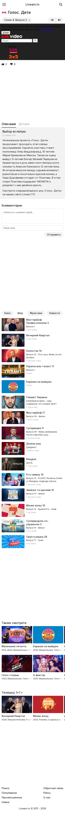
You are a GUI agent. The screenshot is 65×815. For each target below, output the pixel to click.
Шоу (20, 313)
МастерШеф (34, 412)
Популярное (9, 792)
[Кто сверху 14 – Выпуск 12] (32, 479)
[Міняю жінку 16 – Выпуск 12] (32, 510)
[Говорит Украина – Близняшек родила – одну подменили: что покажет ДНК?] (32, 402)
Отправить (54, 234)
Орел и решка (34, 536)
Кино (7, 313)
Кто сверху (33, 474)
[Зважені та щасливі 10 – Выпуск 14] (32, 494)
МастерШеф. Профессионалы (36, 321)
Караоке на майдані (39, 381)
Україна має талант (38, 366)
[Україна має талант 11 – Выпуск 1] (32, 371)
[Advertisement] (32, 94)
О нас (46, 797)
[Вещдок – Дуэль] (32, 463)
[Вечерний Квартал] (32, 340)
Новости (54, 313)
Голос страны (10, 675)
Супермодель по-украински (37, 522)
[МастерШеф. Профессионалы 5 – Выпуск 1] (32, 324)
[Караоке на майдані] (32, 386)
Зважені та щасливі (38, 490)
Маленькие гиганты (14, 646)
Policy (47, 792)
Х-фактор (39, 675)
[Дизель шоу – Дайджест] (32, 448)
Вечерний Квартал (38, 335)
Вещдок (31, 459)
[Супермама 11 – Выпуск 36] (32, 433)
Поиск (5, 788)
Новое (5, 802)
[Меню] (4, 4)
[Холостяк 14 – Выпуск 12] (32, 355)
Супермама (33, 428)
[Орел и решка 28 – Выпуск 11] (32, 541)
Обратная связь (53, 788)
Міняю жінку (34, 505)
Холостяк (32, 350)
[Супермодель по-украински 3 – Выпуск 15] (32, 526)
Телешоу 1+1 (11, 692)
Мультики (36, 313)
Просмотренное (12, 797)
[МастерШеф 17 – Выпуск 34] (32, 417)
